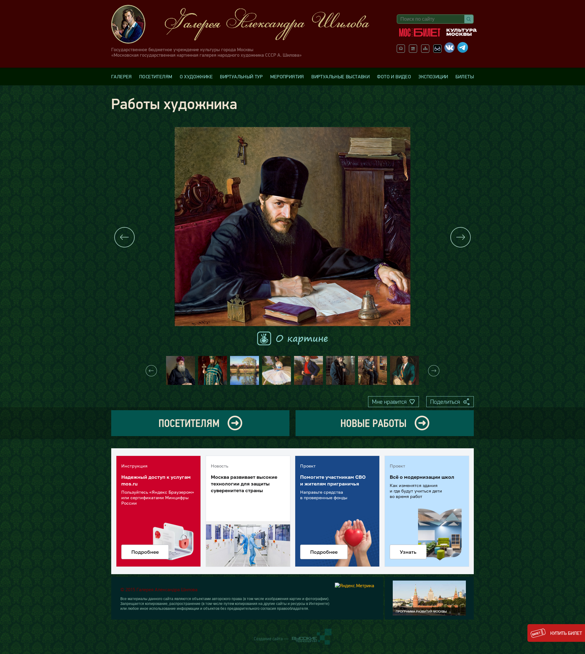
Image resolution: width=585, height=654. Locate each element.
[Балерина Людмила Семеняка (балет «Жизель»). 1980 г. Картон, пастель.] (276, 370)
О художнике (196, 76)
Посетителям (155, 76)
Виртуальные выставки (340, 76)
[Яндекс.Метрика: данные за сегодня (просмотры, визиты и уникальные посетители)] (354, 585)
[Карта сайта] (425, 51)
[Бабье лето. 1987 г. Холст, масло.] (244, 370)
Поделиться (445, 401)
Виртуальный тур (241, 76)
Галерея (121, 76)
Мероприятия (287, 76)
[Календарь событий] (413, 51)
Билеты (465, 76)
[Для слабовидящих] (437, 51)
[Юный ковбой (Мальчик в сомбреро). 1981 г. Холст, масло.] (308, 370)
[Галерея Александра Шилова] (246, 24)
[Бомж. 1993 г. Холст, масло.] (340, 370)
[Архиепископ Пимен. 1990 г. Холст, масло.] (180, 370)
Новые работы (373, 423)
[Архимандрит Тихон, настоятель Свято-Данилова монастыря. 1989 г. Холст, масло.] (212, 370)
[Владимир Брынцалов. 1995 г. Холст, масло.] (404, 370)
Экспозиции (433, 76)
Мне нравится (389, 401)
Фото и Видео (394, 76)
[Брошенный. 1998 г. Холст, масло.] (372, 370)
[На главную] (401, 51)
